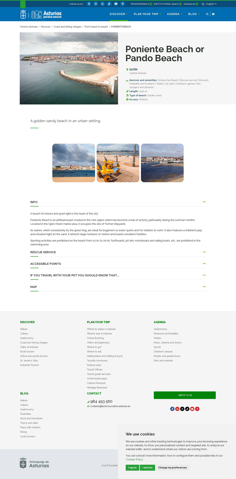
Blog (24, 393)
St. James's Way (29, 360)
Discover (27, 322)
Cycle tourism (27, 436)
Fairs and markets (163, 360)
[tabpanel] (74, 165)
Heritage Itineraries (97, 387)
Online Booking (95, 338)
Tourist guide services (99, 374)
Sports (157, 347)
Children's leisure (163, 351)
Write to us (185, 395)
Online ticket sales (97, 378)
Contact (94, 393)
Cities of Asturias (29, 347)
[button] (211, 4)
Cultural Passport (96, 383)
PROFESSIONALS (140, 4)
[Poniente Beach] (73, 163)
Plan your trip (98, 322)
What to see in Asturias (99, 333)
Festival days (94, 365)
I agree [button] (132, 467)
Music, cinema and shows (168, 342)
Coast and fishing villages (34, 342)
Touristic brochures (97, 360)
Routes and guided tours (167, 356)
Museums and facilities (166, 333)
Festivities (25, 413)
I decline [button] (147, 467)
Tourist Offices (94, 369)
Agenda (160, 322)
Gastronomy (27, 338)
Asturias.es (189, 4)
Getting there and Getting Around (104, 356)
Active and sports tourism (34, 356)
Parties (157, 338)
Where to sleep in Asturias (101, 329)
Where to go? (94, 347)
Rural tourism (27, 351)
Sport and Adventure (31, 418)
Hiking (23, 431)
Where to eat (94, 351)
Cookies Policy (134, 459)
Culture (24, 333)
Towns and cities (29, 422)
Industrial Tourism (29, 365)
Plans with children (30, 427)
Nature (23, 329)
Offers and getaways (98, 342)
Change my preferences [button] (172, 467)
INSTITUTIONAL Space (166, 4)
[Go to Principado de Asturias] (34, 462)
